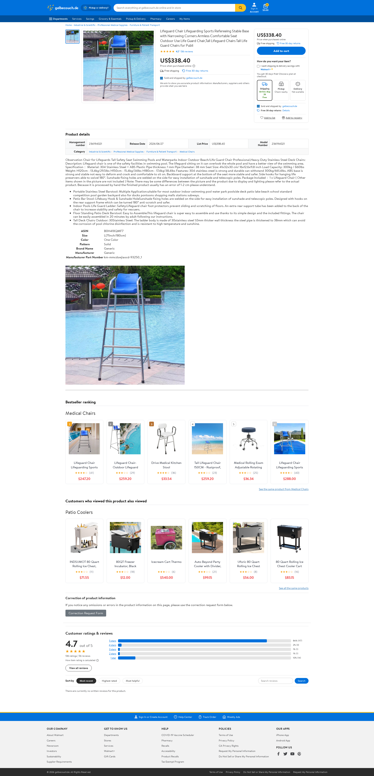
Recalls (165, 745)
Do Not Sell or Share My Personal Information (244, 756)
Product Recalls (170, 756)
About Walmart (55, 735)
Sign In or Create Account (153, 717)
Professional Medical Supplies (113, 25)
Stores (107, 740)
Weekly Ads (233, 717)
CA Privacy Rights (228, 745)
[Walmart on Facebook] (278, 754)
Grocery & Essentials (110, 18)
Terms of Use (226, 735)
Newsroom (53, 745)
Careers (170, 18)
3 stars (112, 649)
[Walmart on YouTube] (292, 754)
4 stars (112, 645)
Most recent (86, 680)
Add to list (269, 117)
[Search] (240, 8)
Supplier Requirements (59, 761)
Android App (283, 740)
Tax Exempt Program (172, 761)
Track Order (209, 717)
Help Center (185, 717)
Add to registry (294, 117)
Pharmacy (155, 18)
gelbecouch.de (194, 78)
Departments (60, 18)
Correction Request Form (86, 613)
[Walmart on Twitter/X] (285, 754)
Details (286, 110)
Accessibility (168, 751)
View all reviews (78, 668)
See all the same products (294, 588)
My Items (184, 18)
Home (68, 25)
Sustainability (54, 756)
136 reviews (187, 51)
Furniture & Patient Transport (145, 25)
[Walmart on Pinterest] (299, 754)
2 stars (112, 653)
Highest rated (109, 680)
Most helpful (132, 680)
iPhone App (282, 735)
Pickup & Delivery (136, 18)
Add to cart (281, 51)
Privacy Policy (226, 740)
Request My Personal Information (237, 751)
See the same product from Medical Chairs (284, 489)
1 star (113, 657)
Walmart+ (109, 751)
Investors (52, 751)
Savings (90, 18)
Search (301, 680)
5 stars (112, 640)
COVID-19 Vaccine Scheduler (177, 735)
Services (76, 18)
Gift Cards (109, 756)
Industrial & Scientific (84, 25)
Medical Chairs (187, 151)
